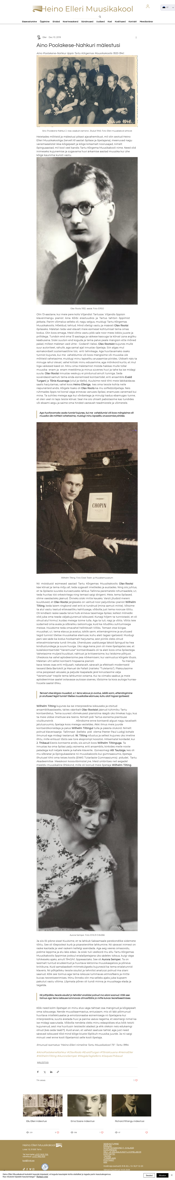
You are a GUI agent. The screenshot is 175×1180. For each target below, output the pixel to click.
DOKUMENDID (110, 1150)
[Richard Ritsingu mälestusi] (131, 1105)
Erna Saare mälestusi (82, 1121)
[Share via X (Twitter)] (44, 1072)
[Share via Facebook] (38, 1072)
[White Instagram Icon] (33, 1169)
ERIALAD (107, 1146)
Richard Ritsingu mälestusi (129, 1121)
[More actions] (136, 37)
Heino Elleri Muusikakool (87, 8)
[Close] (171, 1175)
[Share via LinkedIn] (51, 1072)
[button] (147, 6)
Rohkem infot (42, 1176)
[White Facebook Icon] (27, 1169)
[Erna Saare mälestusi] (87, 1105)
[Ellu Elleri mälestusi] (42, 1105)
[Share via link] (58, 1072)
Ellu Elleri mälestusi (36, 1121)
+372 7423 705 (41, 1155)
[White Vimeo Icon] (30, 1169)
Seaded (149, 1175)
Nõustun (162, 1175)
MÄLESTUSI (43, 1062)
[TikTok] (24, 1169)
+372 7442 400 (38, 1157)
